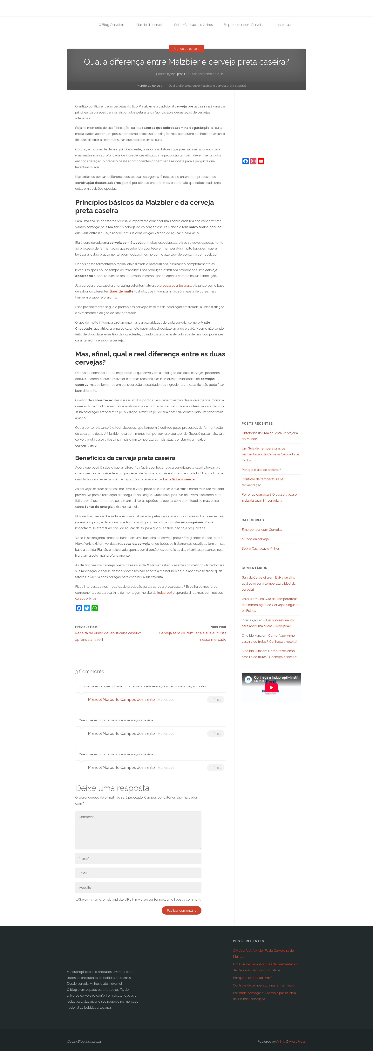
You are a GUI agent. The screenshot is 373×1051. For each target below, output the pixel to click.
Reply (217, 700)
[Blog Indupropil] (96, 13)
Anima (280, 1041)
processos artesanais (175, 285)
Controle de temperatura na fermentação (264, 985)
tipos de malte (121, 291)
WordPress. (297, 1041)
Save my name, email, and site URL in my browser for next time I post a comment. (140, 899)
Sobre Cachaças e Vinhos (261, 548)
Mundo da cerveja (186, 49)
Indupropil (164, 592)
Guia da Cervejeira (255, 577)
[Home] (129, 86)
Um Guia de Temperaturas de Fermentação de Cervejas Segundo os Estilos (270, 454)
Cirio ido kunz (252, 651)
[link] (301, 25)
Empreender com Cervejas (262, 530)
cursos (80, 598)
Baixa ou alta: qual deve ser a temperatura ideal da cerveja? (268, 583)
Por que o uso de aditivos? (261, 470)
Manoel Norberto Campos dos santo (121, 699)
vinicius (247, 599)
